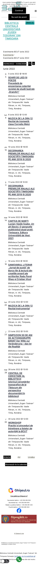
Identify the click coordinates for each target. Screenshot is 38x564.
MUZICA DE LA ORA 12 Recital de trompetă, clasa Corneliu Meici (20, 121)
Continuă (19, 10)
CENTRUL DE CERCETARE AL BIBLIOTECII (19, 385)
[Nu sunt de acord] (36, 11)
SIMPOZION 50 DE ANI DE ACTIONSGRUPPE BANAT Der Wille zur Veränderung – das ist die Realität (20, 341)
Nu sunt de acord (19, 17)
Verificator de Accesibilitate (24, 556)
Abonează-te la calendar (16, 464)
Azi (19, 457)
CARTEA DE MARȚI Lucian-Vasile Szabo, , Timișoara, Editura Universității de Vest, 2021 (21, 230)
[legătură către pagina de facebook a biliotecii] (19, 510)
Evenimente (8, 55)
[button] (5, 561)
